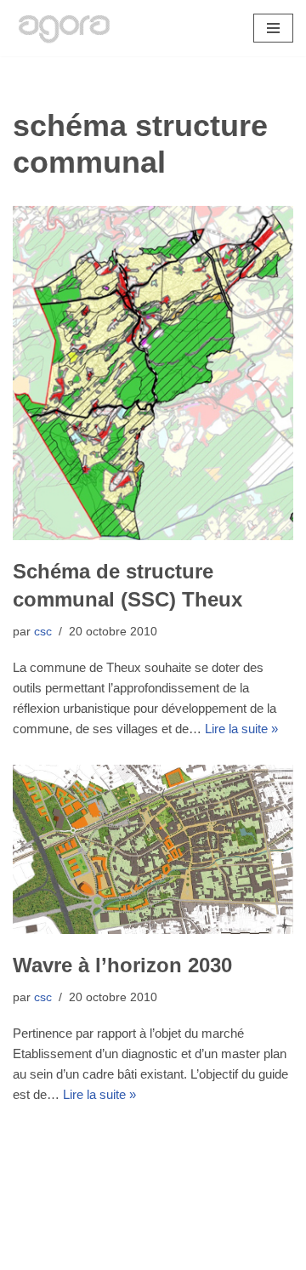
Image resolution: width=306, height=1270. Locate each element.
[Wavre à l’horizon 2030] (153, 849)
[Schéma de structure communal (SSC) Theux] (153, 372)
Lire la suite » (241, 728)
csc (43, 631)
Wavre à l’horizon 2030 (122, 965)
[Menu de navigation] (273, 28)
